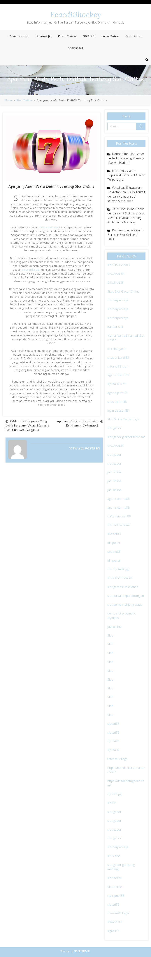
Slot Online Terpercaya (123, 419)
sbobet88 (114, 534)
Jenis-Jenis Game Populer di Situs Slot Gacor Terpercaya (126, 175)
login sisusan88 (118, 410)
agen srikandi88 (118, 375)
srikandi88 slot (117, 366)
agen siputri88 (117, 393)
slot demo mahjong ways (124, 605)
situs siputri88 (117, 402)
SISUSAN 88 (115, 274)
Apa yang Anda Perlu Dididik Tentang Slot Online (51, 186)
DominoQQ (44, 36)
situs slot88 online (120, 578)
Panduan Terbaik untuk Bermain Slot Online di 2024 (125, 234)
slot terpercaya (49, 227)
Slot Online (134, 36)
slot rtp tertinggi (118, 569)
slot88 (111, 803)
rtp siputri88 (115, 896)
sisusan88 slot (31, 269)
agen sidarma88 (118, 499)
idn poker (113, 543)
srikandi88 (114, 922)
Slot (110, 635)
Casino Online (19, 36)
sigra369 (113, 931)
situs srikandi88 (118, 358)
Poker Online (67, 36)
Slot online (114, 887)
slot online (114, 878)
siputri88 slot (116, 384)
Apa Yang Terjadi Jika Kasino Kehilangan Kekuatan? (77, 423)
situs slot (113, 856)
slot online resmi (118, 525)
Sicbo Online (110, 36)
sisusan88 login (118, 913)
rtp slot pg (114, 794)
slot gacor (114, 428)
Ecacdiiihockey (75, 14)
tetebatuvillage (117, 759)
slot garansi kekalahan (122, 587)
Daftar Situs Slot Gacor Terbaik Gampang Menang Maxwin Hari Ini (125, 158)
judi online (114, 472)
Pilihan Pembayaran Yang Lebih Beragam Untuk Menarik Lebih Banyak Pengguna (27, 425)
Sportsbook (75, 48)
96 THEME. (82, 951)
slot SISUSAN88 (118, 265)
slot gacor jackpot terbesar (126, 437)
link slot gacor (117, 349)
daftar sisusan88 (119, 516)
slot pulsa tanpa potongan (125, 596)
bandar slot (115, 327)
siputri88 (113, 724)
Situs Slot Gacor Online (123, 291)
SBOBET (89, 36)
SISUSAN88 (115, 283)
